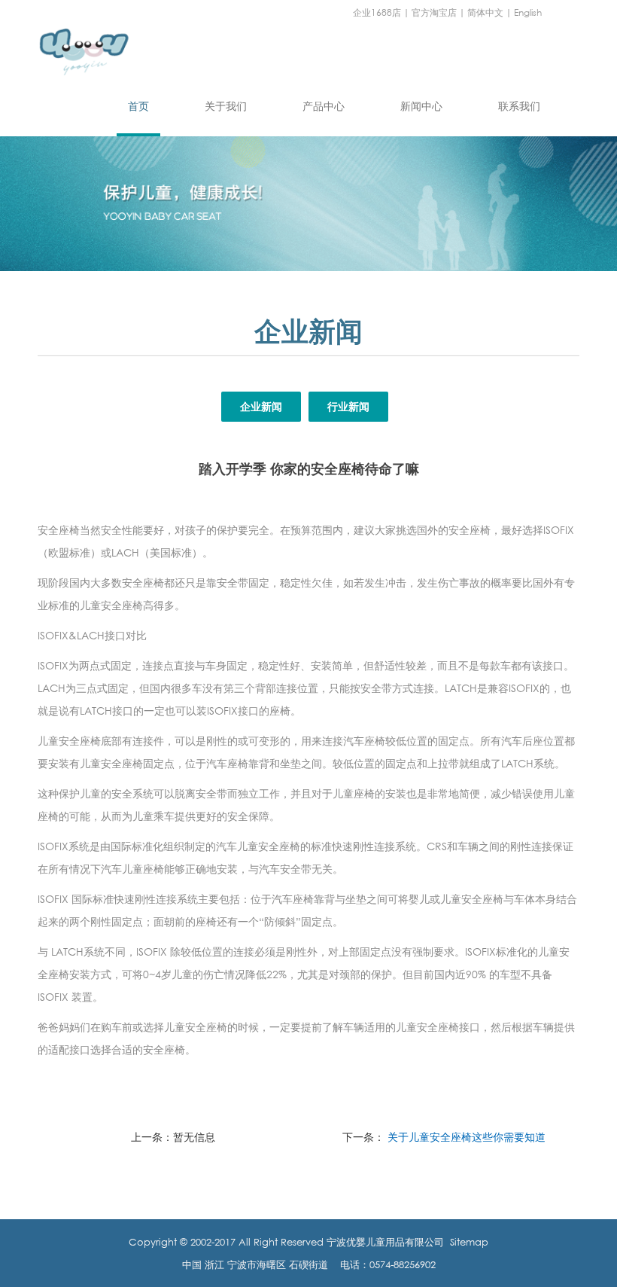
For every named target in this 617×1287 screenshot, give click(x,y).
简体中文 (485, 12)
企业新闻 (261, 406)
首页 (138, 105)
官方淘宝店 (434, 12)
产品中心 (323, 105)
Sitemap (469, 1242)
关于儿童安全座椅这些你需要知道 (467, 1136)
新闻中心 (421, 105)
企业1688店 (377, 12)
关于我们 (226, 105)
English (528, 12)
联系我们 (519, 105)
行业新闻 (348, 406)
